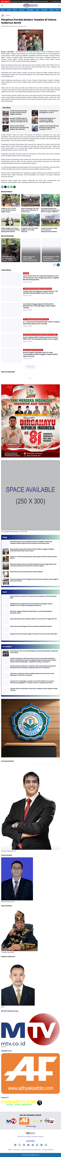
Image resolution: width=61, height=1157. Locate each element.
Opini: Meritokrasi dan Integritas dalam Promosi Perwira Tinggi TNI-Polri (33, 619)
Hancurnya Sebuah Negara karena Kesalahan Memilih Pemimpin (31, 626)
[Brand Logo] (12, 1121)
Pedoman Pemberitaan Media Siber (31, 1150)
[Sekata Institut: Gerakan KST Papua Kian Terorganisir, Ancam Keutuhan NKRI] (6, 598)
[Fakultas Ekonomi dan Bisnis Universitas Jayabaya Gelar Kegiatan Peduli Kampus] (6, 691)
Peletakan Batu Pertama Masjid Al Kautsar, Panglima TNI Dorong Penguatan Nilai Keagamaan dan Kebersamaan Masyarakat (31, 542)
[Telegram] (8, 187)
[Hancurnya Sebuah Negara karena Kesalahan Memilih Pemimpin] (6, 629)
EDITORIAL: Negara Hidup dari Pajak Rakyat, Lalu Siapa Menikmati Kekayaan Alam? (31, 612)
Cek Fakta (44, 10)
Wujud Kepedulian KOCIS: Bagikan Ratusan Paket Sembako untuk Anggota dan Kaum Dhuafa (34, 580)
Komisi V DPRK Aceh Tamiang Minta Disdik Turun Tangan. (40, 334)
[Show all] (58, 537)
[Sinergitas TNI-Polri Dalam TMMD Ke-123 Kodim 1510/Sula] (30, 220)
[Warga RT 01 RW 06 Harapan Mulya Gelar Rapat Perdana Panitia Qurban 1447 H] (6, 559)
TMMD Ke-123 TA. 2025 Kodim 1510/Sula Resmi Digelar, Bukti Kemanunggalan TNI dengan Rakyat (10, 210)
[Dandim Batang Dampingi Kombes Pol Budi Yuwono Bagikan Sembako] (5, 113)
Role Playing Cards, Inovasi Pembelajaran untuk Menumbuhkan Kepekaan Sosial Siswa (34, 651)
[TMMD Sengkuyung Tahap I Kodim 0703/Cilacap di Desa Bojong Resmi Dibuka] (10, 220)
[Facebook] (2, 187)
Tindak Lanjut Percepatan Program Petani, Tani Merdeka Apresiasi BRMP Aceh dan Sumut (35, 1)
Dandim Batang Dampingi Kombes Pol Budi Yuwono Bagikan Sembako (18, 112)
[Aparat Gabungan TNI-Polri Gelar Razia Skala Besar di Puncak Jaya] (30, 200)
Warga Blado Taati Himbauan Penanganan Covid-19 (48, 111)
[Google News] (32, 1145)
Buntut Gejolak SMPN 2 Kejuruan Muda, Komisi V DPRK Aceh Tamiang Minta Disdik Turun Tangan (40, 338)
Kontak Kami (16, 1150)
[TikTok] (37, 1145)
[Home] (2, 15)
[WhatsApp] (11, 187)
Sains (37, 10)
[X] (5, 187)
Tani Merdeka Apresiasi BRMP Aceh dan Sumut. (37, 288)
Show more (30, 366)
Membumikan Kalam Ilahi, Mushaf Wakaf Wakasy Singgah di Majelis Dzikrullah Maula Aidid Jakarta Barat (32, 550)
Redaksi (10, 1150)
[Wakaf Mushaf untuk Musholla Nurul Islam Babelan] (6, 574)
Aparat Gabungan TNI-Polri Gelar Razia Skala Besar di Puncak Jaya (30, 210)
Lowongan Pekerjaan (47, 1150)
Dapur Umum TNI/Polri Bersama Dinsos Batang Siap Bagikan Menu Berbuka (19, 127)
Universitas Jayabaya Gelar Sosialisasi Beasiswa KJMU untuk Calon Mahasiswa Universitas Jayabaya (32, 674)
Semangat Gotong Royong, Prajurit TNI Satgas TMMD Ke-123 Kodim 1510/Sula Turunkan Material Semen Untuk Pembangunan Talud (10, 258)
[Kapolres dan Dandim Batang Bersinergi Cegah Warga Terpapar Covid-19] (35, 128)
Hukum (15, 10)
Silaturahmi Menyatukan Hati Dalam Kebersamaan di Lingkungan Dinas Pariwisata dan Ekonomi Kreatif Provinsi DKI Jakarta (33, 565)
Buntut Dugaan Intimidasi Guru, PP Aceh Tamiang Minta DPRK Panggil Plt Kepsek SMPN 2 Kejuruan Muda (40, 354)
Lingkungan (30, 10)
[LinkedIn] (41, 1145)
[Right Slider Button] (59, 9)
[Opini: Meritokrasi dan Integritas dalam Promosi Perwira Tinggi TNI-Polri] (6, 621)
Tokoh (51, 10)
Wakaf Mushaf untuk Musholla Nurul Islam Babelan (26, 572)
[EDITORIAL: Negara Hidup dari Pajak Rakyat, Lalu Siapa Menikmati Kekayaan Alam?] (6, 614)
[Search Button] (58, 5)
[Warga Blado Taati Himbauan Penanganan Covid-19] (35, 113)
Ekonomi (21, 10)
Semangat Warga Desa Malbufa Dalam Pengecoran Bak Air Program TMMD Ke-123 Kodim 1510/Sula (50, 210)
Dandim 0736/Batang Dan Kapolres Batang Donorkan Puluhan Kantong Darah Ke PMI (19, 120)
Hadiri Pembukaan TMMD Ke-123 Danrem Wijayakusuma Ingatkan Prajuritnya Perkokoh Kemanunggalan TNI (49, 229)
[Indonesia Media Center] (30, 5)
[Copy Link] (14, 187)
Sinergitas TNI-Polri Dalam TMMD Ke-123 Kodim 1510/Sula (29, 229)
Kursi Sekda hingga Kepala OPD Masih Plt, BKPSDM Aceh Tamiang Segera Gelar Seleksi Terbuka (39, 306)
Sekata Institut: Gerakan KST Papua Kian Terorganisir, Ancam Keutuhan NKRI (33, 597)
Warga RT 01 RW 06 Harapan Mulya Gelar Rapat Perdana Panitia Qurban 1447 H (33, 557)
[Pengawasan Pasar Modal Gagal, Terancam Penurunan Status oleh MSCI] (6, 636)
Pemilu (58, 10)
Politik (9, 10)
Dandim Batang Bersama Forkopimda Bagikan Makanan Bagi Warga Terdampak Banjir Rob (47, 120)
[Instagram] (24, 1145)
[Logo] (30, 1133)
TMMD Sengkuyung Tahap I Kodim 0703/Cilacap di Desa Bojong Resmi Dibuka (10, 229)
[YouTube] (28, 1145)
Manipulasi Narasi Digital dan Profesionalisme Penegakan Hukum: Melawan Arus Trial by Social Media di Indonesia (31, 604)
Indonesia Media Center (32, 1155)
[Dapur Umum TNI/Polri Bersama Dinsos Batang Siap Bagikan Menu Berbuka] (5, 128)
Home (3, 10)
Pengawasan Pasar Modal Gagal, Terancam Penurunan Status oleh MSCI (33, 634)
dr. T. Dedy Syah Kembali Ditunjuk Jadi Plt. (36, 319)
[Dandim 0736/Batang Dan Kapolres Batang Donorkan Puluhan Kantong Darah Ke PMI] (5, 121)
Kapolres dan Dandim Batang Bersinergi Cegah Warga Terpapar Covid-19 (48, 127)
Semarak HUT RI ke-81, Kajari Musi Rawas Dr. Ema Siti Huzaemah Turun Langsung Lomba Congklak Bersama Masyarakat (41, 277)
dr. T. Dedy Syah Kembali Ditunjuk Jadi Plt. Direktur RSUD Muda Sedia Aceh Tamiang (41, 323)
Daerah (26, 273)
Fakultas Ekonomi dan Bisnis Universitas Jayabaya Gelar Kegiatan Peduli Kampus (33, 689)
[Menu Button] (2, 5)
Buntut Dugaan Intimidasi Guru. (33, 350)
